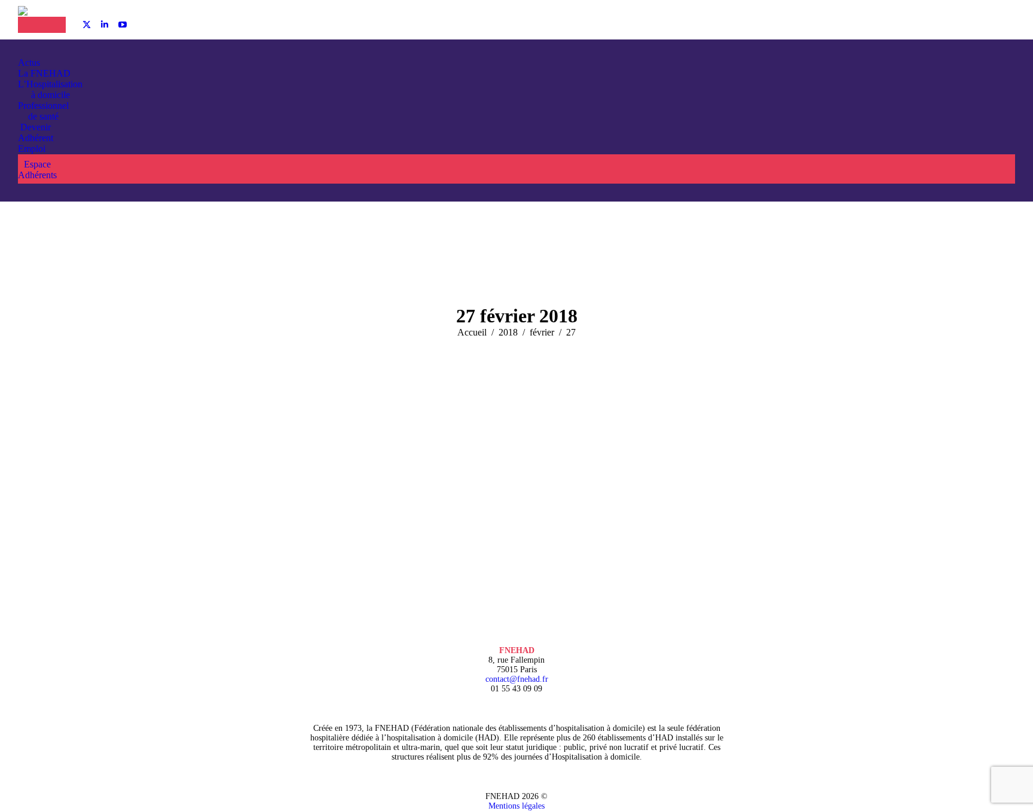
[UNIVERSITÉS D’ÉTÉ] (30, 25)
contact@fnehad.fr (516, 679)
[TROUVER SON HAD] (54, 25)
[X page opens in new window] (86, 24)
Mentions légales (516, 805)
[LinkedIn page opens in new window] (104, 24)
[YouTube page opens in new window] (122, 24)
